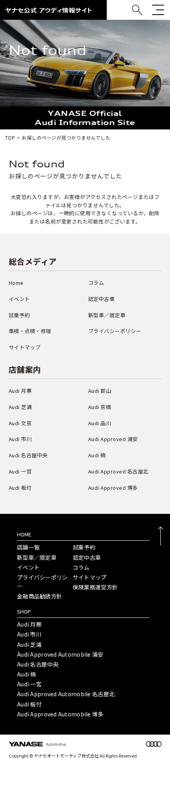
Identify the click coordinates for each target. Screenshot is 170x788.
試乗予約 (19, 315)
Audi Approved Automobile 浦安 (60, 654)
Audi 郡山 (99, 390)
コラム (96, 282)
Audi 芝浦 (20, 407)
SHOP (24, 611)
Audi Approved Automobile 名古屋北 (66, 694)
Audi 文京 (20, 423)
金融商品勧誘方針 (39, 596)
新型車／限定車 (107, 315)
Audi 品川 (99, 423)
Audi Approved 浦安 (113, 439)
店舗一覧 (28, 547)
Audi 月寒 (20, 390)
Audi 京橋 (99, 407)
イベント (19, 299)
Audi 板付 (20, 487)
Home (16, 282)
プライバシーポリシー (115, 331)
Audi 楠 (97, 455)
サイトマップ (25, 347)
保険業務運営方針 (95, 587)
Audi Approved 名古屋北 (118, 471)
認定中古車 (101, 299)
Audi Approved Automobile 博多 (60, 714)
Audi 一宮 (20, 471)
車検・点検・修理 (30, 331)
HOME (24, 534)
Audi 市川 (20, 439)
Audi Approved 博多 (113, 487)
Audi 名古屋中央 (28, 455)
